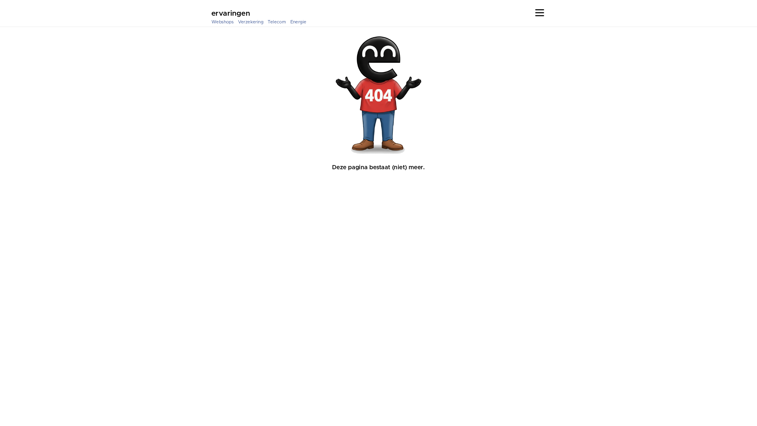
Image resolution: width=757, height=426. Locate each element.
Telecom (277, 22)
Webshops (222, 22)
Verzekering (250, 22)
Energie (298, 22)
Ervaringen (230, 13)
